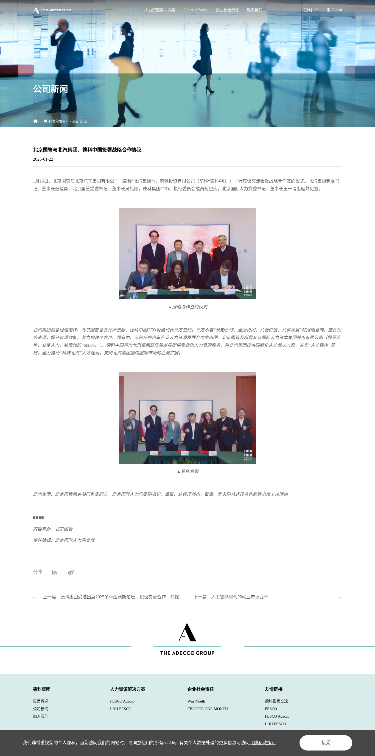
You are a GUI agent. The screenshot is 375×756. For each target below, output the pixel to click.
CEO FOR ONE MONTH (208, 709)
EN (307, 10)
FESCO (271, 709)
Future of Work (195, 10)
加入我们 (40, 716)
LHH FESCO (120, 709)
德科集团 (42, 689)
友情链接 (273, 689)
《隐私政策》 (263, 742)
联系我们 (254, 10)
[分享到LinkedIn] (54, 572)
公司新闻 (79, 122)
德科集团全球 (276, 701)
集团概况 (40, 701)
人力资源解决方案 (159, 10)
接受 (325, 742)
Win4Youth (196, 701)
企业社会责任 (227, 10)
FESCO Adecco (122, 701)
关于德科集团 (124, 10)
